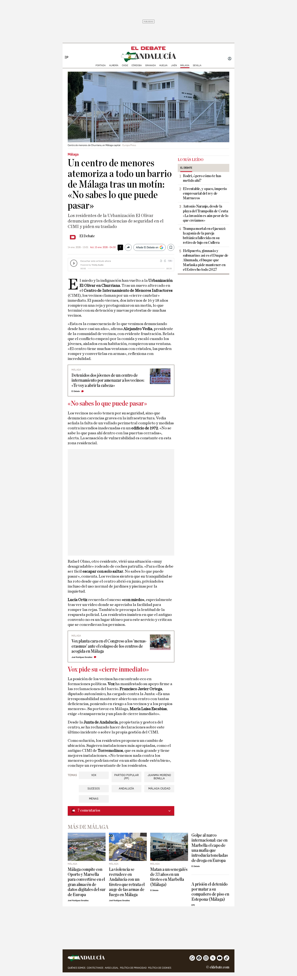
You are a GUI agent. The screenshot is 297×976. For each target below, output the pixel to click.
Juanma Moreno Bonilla (159, 776)
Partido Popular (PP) (126, 776)
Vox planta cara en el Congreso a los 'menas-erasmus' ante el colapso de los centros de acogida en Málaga (109, 646)
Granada (150, 65)
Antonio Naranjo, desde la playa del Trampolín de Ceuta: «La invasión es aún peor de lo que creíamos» (205, 213)
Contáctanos (95, 967)
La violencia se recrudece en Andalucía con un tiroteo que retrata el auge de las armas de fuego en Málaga (127, 882)
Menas (93, 798)
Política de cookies (159, 967)
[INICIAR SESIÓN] (230, 59)
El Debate (87, 236)
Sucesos (93, 788)
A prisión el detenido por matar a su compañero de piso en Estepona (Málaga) (210, 892)
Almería (113, 65)
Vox (93, 775)
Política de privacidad (133, 967)
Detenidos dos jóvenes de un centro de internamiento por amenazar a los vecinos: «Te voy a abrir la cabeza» (108, 380)
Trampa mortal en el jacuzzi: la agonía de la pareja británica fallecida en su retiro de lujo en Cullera (204, 236)
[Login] (230, 59)
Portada (101, 65)
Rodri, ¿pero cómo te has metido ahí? (202, 178)
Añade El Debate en (147, 247)
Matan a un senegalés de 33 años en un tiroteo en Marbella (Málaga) (168, 877)
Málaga (184, 65)
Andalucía (126, 788)
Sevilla (197, 65)
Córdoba (136, 65)
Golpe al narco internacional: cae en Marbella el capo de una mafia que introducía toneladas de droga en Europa (209, 848)
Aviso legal (112, 967)
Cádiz (125, 65)
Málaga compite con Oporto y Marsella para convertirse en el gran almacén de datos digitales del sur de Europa (87, 882)
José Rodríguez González (82, 657)
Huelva (163, 65)
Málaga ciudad (159, 788)
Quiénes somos (76, 967)
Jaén (174, 65)
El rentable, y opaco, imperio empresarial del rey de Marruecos (205, 193)
